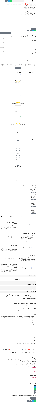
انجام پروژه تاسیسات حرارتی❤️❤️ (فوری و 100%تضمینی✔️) (28, 352)
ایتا (35, 52)
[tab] (18, 282)
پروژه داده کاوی (20, 64)
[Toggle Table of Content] (34, 275)
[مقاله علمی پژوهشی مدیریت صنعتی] (2, 63)
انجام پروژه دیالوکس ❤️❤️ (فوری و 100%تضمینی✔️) (11, 352)
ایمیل (35, 337)
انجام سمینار (34, 380)
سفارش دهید (33, 192)
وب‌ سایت (35, 340)
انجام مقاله (34, 372)
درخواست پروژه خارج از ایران (32, 381)
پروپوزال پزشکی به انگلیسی (34, 65)
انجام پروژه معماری (33, 377)
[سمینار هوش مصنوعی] (16, 63)
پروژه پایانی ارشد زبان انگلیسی (24, 65)
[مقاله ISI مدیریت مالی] (11, 63)
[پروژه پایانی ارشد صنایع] (7, 63)
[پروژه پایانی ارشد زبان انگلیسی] (25, 63)
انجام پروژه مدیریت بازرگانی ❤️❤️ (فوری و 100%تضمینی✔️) (10, 349)
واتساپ (35, 43)
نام (35, 334)
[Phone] (5, 1)
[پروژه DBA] (29, 63)
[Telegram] (9, 1)
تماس (35, 56)
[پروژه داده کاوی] (20, 63)
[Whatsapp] (11, 1)
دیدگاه (35, 325)
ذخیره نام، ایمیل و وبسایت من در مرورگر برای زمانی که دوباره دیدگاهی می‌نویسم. (25, 343)
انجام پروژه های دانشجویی (33, 368)
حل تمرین (35, 371)
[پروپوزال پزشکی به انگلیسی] (34, 63)
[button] (18, 1)
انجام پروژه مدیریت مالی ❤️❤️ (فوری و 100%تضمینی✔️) (29, 349)
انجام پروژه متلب (34, 367)
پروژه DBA (29, 64)
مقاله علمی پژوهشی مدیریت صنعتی (2, 65)
